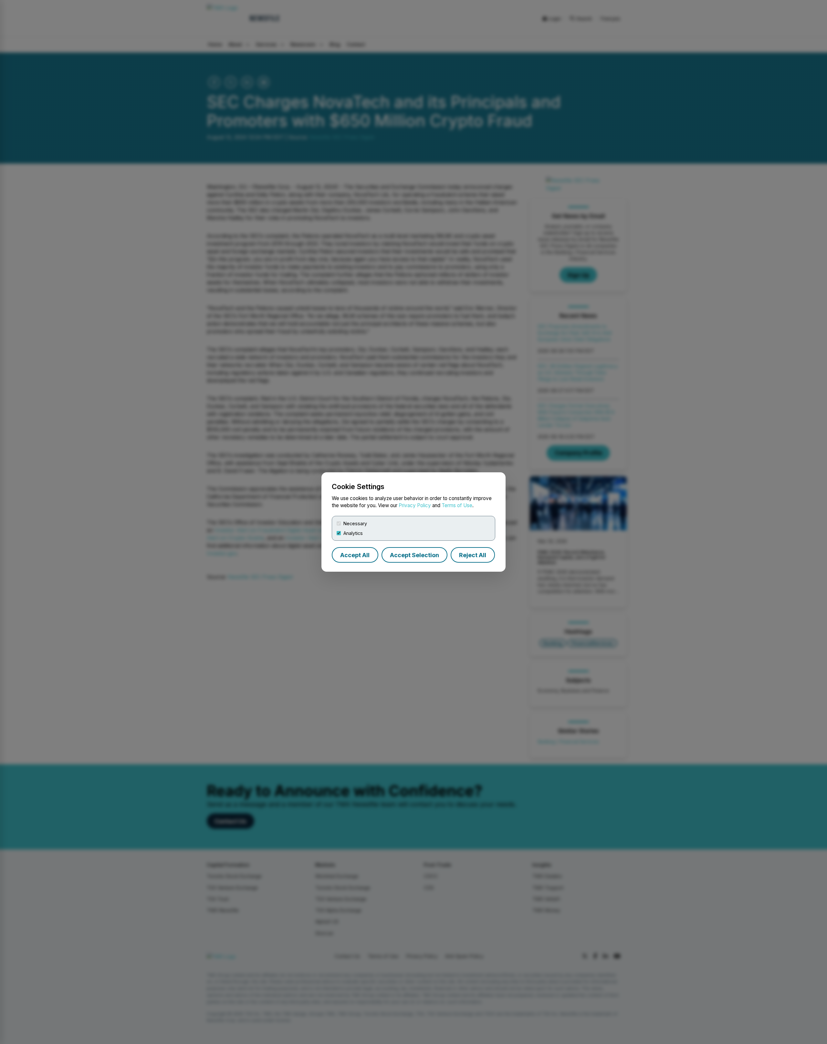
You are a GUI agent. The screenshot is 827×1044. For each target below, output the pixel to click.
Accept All (355, 555)
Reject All (472, 555)
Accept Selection (414, 555)
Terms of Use (457, 505)
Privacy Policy (415, 505)
